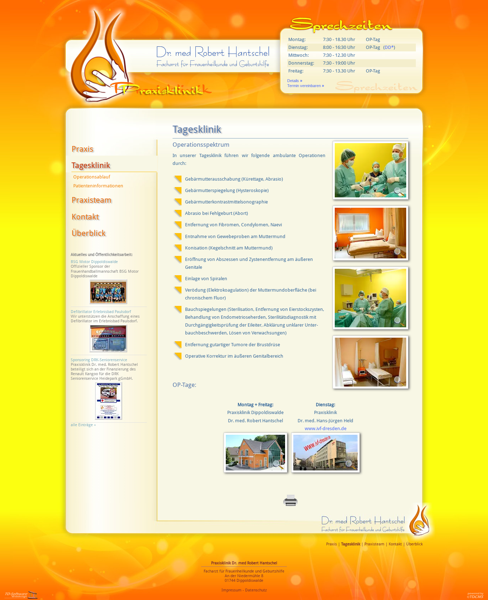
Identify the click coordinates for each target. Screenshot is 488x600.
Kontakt (85, 216)
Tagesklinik (90, 165)
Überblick (88, 233)
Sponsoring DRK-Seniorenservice (99, 360)
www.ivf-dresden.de (326, 428)
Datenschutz (256, 590)
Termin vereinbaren (305, 86)
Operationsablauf (91, 177)
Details (294, 81)
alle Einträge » (84, 425)
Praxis (82, 149)
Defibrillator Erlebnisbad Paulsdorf (101, 311)
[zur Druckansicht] (290, 505)
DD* (389, 47)
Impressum (231, 590)
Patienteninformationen (98, 185)
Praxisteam (91, 200)
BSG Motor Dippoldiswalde (94, 261)
